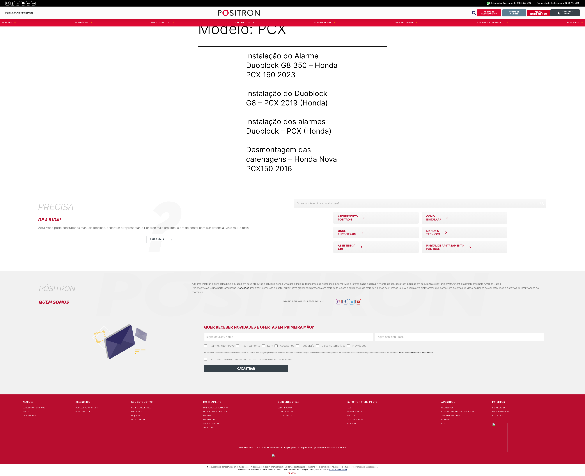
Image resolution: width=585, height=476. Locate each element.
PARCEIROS (573, 23)
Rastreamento (251, 345)
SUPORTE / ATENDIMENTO (490, 23)
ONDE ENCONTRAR (404, 23)
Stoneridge (243, 288)
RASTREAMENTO (322, 23)
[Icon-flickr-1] (28, 3)
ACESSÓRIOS (81, 23)
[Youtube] (23, 3)
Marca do (19, 13)
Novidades (359, 345)
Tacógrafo (307, 345)
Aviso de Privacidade (338, 469)
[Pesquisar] (542, 203)
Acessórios (287, 345)
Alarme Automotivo (222, 345)
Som (270, 345)
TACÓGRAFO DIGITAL (244, 23)
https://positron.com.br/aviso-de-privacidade (416, 353)
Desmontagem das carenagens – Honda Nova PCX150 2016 (291, 159)
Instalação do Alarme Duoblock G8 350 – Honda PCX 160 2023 (292, 65)
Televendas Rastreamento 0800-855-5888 (511, 3)
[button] (474, 13)
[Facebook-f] (13, 3)
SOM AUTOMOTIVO (160, 23)
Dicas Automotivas (333, 345)
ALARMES (7, 23)
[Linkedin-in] (18, 3)
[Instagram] (7, 3)
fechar (292, 472)
